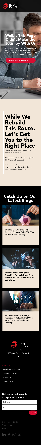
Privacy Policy (7, 425)
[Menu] (35, 6)
